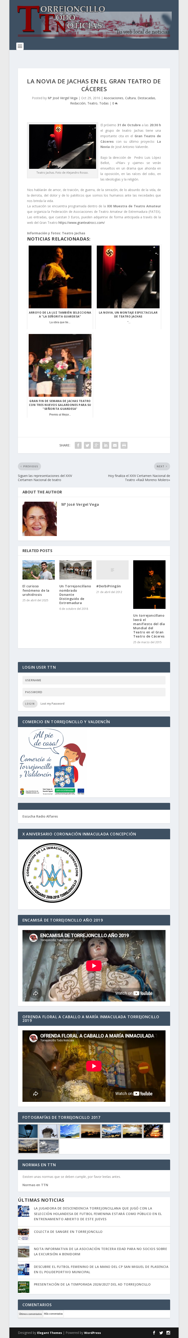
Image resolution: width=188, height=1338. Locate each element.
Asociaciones (113, 98)
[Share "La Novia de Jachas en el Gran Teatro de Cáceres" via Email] (114, 445)
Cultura (130, 98)
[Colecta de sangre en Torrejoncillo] (23, 1235)
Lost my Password (52, 704)
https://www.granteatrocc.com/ (81, 222)
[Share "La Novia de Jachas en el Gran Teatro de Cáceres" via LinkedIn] (105, 445)
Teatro (92, 103)
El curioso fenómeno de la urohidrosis (36, 590)
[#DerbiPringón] (112, 570)
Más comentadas (53, 1313)
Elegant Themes (49, 1333)
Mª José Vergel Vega (62, 98)
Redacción (78, 103)
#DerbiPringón (108, 586)
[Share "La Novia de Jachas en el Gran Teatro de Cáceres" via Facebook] (78, 445)
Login (30, 703)
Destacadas (146, 98)
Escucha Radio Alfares (40, 816)
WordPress (92, 1333)
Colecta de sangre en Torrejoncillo (68, 1231)
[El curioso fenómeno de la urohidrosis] (38, 570)
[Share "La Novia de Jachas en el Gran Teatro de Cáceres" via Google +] (96, 445)
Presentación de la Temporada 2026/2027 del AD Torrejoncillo (92, 1284)
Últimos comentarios (30, 1314)
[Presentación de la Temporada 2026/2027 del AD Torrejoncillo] (23, 1287)
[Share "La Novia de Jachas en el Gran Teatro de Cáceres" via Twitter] (87, 445)
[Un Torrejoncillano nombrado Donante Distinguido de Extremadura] (75, 570)
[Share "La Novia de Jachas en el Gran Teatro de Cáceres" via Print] (124, 445)
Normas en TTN (35, 1185)
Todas (104, 103)
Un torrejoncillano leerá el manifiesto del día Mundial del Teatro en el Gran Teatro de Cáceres (149, 625)
